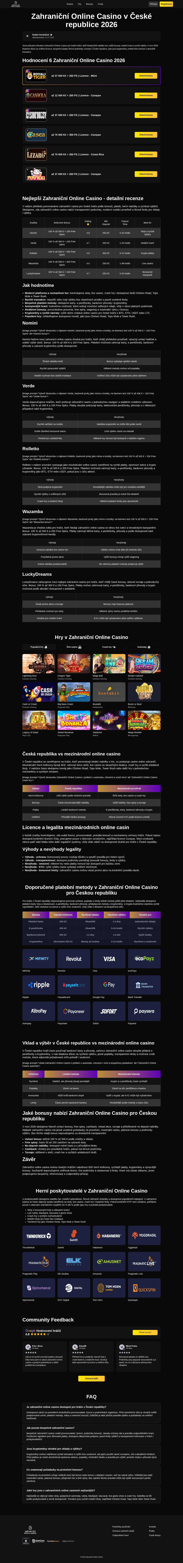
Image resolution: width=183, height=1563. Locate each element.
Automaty (142, 647)
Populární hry (37, 647)
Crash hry (107, 647)
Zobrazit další (91, 1378)
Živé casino (72, 647)
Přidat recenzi (145, 1332)
